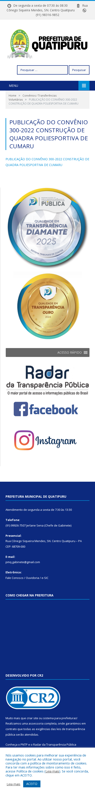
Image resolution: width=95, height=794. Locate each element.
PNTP (24, 744)
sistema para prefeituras (60, 718)
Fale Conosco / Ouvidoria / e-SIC (27, 578)
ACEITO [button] (31, 784)
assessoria (36, 723)
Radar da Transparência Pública (54, 744)
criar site (32, 718)
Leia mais (52, 771)
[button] (69, 352)
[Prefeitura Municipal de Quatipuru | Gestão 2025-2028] (47, 43)
